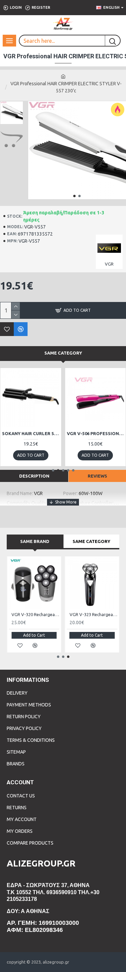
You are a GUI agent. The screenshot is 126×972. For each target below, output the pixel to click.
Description (34, 476)
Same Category (63, 353)
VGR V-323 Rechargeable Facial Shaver (94, 614)
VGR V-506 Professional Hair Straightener (95, 433)
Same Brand (34, 541)
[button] (74, 196)
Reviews (97, 476)
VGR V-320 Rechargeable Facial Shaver (35, 614)
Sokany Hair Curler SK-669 (30, 433)
